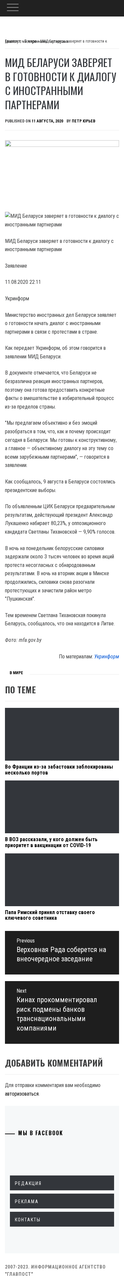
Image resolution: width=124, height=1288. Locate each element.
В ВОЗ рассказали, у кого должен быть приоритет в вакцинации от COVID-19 (51, 842)
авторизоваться (22, 1094)
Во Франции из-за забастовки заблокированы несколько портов (59, 770)
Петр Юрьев (83, 121)
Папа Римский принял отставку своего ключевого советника (50, 915)
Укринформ (106, 656)
